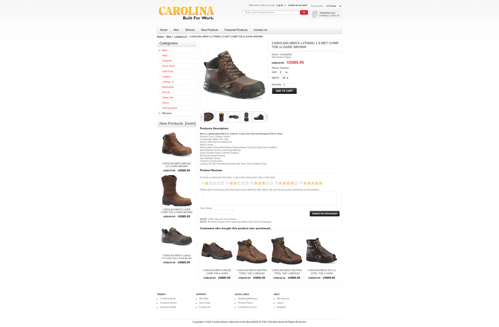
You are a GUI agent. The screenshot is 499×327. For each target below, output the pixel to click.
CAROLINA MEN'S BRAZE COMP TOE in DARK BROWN (217, 273)
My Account (283, 298)
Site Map (203, 298)
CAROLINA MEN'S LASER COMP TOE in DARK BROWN (176, 211)
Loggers (166, 76)
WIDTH (275, 78)
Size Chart (204, 302)
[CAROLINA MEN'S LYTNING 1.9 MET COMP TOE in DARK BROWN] (209, 113)
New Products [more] (177, 123)
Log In (279, 5)
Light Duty (167, 71)
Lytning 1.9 (180, 36)
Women (167, 113)
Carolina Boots (168, 298)
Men (169, 36)
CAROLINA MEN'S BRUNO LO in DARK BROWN (176, 165)
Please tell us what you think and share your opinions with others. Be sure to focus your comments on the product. (260, 189)
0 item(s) (324, 15)
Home (163, 29)
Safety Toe (167, 97)
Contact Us (260, 29)
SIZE (274, 72)
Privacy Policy (245, 302)
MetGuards (168, 87)
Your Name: (206, 208)
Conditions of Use (247, 307)
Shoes (165, 102)
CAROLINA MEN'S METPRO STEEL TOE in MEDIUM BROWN (252, 273)
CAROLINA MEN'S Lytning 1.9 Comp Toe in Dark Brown (176, 257)
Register (281, 307)
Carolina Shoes (168, 302)
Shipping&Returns (247, 298)
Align (165, 55)
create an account (297, 5)
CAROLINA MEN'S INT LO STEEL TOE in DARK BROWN (321, 273)
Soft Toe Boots (169, 108)
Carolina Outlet (168, 307)
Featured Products (236, 29)
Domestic (167, 60)
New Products (209, 29)
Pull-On (166, 92)
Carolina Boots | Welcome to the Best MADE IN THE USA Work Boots (248, 322)
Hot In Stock (168, 66)
